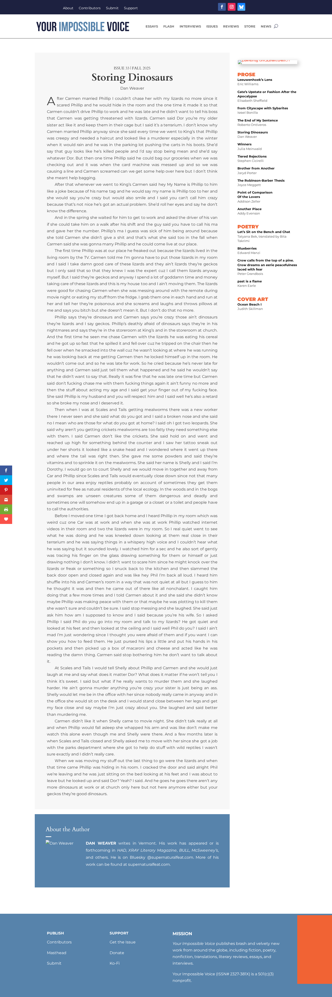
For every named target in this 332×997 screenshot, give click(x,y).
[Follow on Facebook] (222, 7)
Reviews (231, 26)
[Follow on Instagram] (232, 7)
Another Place (249, 209)
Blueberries (247, 248)
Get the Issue (123, 942)
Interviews (190, 26)
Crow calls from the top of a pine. (265, 260)
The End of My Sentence (257, 120)
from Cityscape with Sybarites (262, 108)
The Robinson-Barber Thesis (261, 180)
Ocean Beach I (249, 304)
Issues (212, 26)
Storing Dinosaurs (252, 132)
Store (249, 26)
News (266, 26)
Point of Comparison (254, 192)
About (68, 8)
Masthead (56, 952)
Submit (112, 8)
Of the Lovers (248, 197)
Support (131, 8)
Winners (244, 144)
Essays (152, 26)
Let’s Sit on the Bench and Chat (263, 232)
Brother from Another (256, 168)
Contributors (90, 8)
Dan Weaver (132, 88)
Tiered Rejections (252, 156)
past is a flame (249, 281)
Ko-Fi (115, 963)
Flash (168, 26)
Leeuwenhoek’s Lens (254, 80)
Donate (117, 952)
